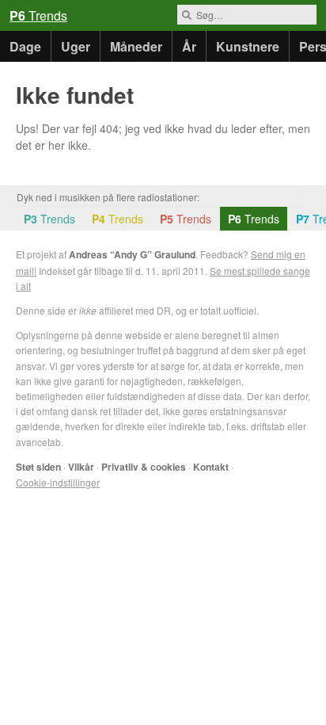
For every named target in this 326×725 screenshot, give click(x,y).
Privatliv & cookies (143, 467)
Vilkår (81, 467)
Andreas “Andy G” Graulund (132, 254)
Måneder (136, 46)
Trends (38, 15)
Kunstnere (247, 46)
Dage (25, 46)
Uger (75, 46)
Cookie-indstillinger (58, 482)
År (189, 46)
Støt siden (38, 467)
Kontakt (211, 467)
